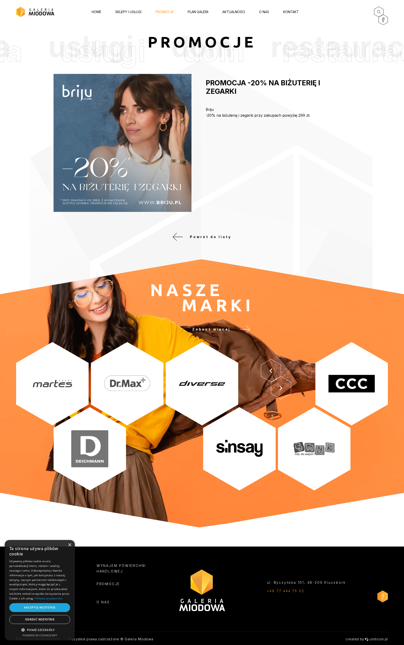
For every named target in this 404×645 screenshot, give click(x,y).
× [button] (69, 545)
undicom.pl (379, 639)
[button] (39, 629)
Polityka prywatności (48, 598)
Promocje (164, 12)
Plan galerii (198, 12)
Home (96, 12)
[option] (202, 416)
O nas (264, 12)
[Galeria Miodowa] (35, 12)
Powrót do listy (210, 237)
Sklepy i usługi (128, 12)
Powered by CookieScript (39, 635)
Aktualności (233, 12)
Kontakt (291, 12)
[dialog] (40, 590)
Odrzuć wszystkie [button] (39, 619)
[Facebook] (383, 19)
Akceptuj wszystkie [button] (39, 607)
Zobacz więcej (211, 329)
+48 (272, 591)
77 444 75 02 (290, 591)
